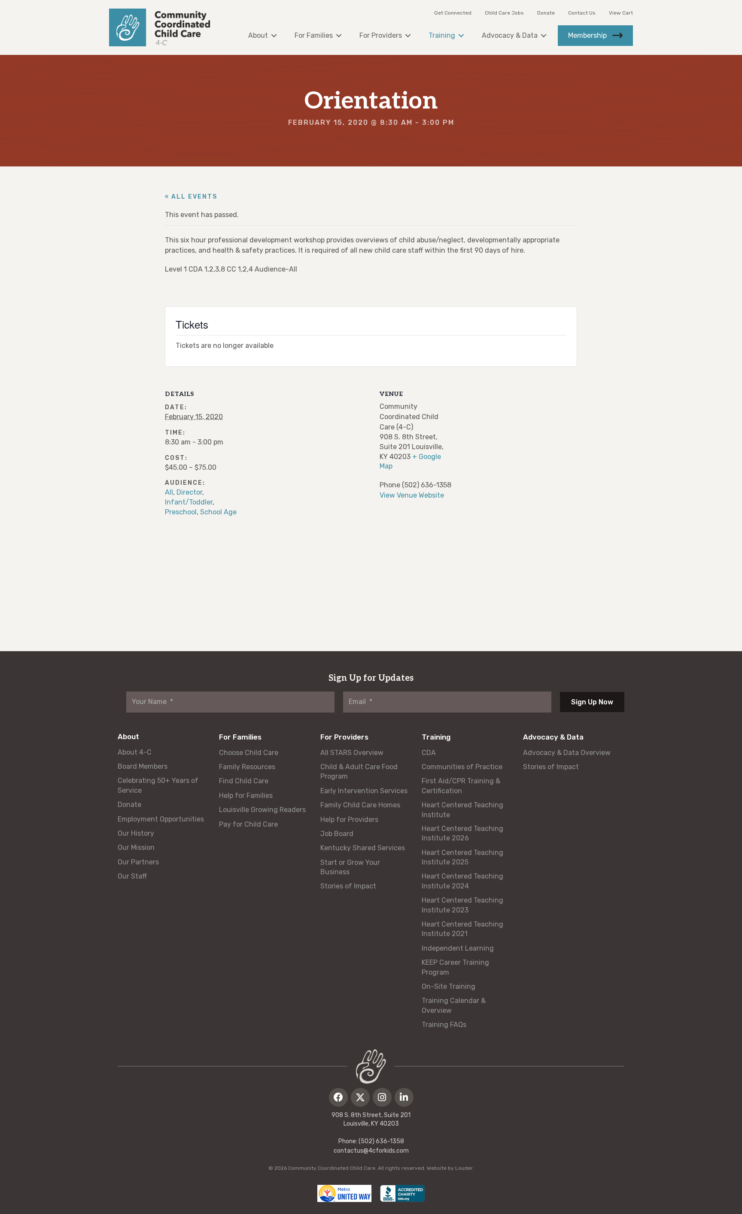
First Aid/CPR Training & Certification (461, 785)
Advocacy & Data (553, 737)
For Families (240, 737)
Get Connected (452, 13)
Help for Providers (349, 819)
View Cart (621, 13)
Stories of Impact (348, 886)
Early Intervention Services (363, 791)
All (169, 492)
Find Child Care (243, 781)
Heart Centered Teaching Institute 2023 (462, 905)
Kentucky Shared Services (362, 848)
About (128, 736)
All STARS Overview (351, 753)
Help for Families (246, 795)
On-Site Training (448, 986)
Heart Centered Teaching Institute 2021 (462, 929)
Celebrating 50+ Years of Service (158, 785)
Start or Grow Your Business (350, 867)
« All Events (191, 196)
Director (189, 492)
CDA (429, 753)
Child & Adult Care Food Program (359, 771)
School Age (218, 512)
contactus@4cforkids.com (371, 1150)
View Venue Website (412, 495)
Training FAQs (444, 1025)
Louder (463, 1168)
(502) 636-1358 (381, 1141)
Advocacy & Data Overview (567, 753)
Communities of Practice (462, 767)
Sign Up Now (592, 702)
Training (436, 737)
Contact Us (582, 13)
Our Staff (132, 876)
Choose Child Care (248, 753)
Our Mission (136, 847)
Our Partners (138, 862)
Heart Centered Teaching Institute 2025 (462, 857)
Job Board (336, 834)
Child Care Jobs (504, 13)
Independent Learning (458, 948)
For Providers (344, 737)
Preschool (181, 512)
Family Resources (247, 767)
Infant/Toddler (189, 502)
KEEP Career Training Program (455, 967)
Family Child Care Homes (360, 805)
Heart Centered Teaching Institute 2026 (462, 833)
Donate (546, 13)
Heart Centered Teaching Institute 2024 (462, 881)
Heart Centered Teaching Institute (462, 809)
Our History (136, 833)
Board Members (142, 766)
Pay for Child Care (248, 824)
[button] (338, 1097)
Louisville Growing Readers (262, 810)
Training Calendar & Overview (454, 1005)
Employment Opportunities (161, 819)
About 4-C (135, 752)
